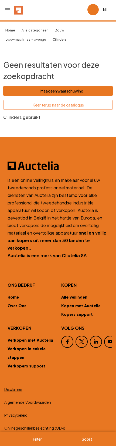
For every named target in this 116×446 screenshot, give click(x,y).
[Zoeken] (68, 9)
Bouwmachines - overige (25, 39)
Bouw (59, 30)
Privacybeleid (16, 415)
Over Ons (17, 305)
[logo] (18, 10)
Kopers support (77, 314)
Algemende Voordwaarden (27, 402)
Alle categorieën (35, 30)
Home (13, 297)
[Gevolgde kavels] (80, 9)
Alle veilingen (74, 297)
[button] (7, 9)
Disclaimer (13, 389)
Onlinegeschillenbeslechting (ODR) (34, 428)
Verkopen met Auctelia (30, 340)
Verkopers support (26, 365)
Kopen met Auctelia (81, 305)
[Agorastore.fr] (58, 165)
